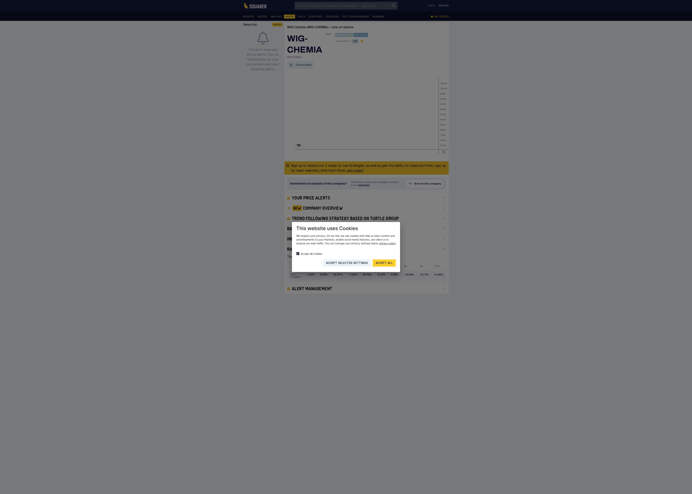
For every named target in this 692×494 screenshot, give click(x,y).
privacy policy (387, 243)
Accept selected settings (347, 263)
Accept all (384, 263)
